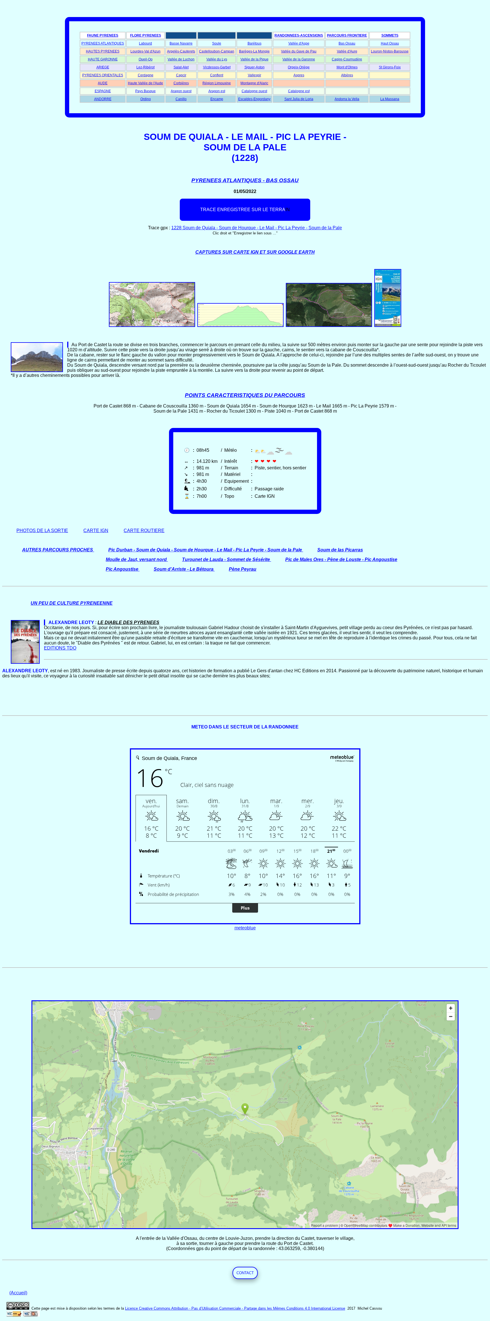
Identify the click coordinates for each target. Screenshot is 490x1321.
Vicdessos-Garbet (217, 67)
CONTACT (245, 1273)
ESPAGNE (103, 91)
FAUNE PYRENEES (102, 35)
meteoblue (245, 927)
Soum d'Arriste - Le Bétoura (184, 569)
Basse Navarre (181, 43)
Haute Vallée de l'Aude (145, 83)
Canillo (181, 99)
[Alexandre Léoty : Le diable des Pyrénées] (44, 622)
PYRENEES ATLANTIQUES (102, 43)
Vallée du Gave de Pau (298, 51)
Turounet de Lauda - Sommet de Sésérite (226, 559)
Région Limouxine (216, 83)
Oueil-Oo (146, 59)
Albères (347, 75)
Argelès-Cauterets (181, 51)
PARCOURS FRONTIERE (347, 35)
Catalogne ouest (254, 91)
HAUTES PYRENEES (102, 51)
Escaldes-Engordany (254, 99)
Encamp (216, 99)
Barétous (254, 43)
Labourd (145, 43)
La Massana (389, 99)
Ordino (145, 99)
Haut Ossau (390, 43)
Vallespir (254, 75)
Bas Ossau (347, 43)
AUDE (102, 83)
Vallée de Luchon (181, 59)
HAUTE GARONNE (103, 59)
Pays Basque (145, 91)
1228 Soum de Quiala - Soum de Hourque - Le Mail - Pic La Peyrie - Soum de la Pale (256, 227)
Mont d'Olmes (347, 67)
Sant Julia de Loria (298, 99)
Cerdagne (145, 75)
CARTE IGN (95, 530)
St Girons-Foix (390, 67)
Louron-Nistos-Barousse (390, 51)
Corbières (181, 83)
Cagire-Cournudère (347, 59)
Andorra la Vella (347, 99)
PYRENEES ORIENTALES (102, 75)
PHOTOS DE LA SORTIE (42, 530)
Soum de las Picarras (340, 549)
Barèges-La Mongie (254, 51)
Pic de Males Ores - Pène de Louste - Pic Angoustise (341, 559)
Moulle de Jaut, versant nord (136, 559)
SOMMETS (389, 35)
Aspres (298, 75)
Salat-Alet (181, 67)
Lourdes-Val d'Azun (145, 51)
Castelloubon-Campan (216, 51)
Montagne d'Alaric (254, 83)
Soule (216, 43)
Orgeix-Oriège (299, 67)
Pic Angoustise (122, 569)
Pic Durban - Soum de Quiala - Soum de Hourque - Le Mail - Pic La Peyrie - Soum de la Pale (205, 549)
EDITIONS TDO (60, 648)
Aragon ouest (181, 91)
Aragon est (216, 91)
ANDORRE (102, 99)
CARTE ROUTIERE (144, 530)
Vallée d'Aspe (298, 43)
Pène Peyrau (242, 569)
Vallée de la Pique (254, 59)
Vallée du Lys (216, 59)
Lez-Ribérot (145, 67)
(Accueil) (18, 1292)
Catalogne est (299, 91)
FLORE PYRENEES (145, 35)
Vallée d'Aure (347, 51)
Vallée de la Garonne (298, 59)
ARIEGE (102, 67)
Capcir (181, 75)
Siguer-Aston (254, 67)
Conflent (216, 75)
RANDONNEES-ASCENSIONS (298, 35)
